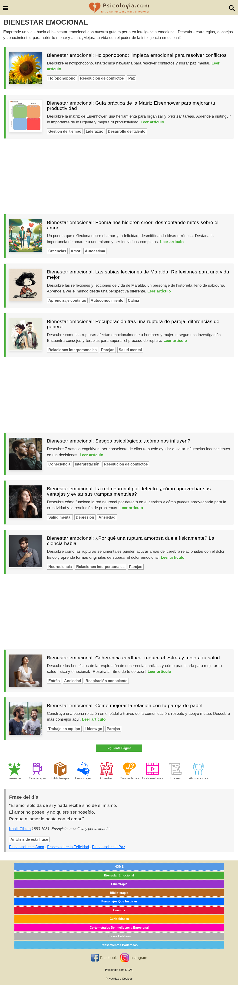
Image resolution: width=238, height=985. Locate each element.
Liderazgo (94, 131)
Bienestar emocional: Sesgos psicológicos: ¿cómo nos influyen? (118, 440)
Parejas (107, 350)
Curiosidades (119, 919)
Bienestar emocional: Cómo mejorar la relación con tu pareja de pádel (124, 705)
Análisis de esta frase (29, 839)
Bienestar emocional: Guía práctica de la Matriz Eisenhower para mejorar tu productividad (131, 105)
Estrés (54, 681)
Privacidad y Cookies (119, 978)
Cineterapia (119, 884)
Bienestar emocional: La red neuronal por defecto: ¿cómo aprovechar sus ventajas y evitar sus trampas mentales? (129, 491)
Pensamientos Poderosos (119, 945)
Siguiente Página (119, 748)
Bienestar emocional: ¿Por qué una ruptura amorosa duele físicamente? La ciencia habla (130, 540)
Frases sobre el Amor (26, 847)
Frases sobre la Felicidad (68, 847)
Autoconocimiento (107, 300)
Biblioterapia (119, 893)
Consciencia (59, 464)
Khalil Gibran (20, 829)
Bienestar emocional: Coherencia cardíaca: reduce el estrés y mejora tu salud (133, 657)
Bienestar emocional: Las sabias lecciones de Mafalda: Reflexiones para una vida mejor (138, 274)
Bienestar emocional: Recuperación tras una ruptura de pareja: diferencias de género (133, 324)
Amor (75, 251)
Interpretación (87, 464)
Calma (133, 300)
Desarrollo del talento (126, 131)
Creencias (57, 251)
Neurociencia (60, 567)
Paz (131, 78)
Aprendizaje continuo (67, 300)
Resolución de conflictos (102, 78)
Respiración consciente (106, 681)
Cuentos (119, 910)
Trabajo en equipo (64, 729)
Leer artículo (152, 122)
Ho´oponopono (62, 78)
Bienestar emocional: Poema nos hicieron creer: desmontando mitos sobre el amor (132, 225)
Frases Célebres (119, 936)
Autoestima (95, 251)
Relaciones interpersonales (72, 350)
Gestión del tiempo (64, 131)
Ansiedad (107, 517)
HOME (119, 866)
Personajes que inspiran (119, 901)
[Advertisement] (119, 176)
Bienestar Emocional (119, 875)
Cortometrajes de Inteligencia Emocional (119, 927)
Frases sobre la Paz (108, 847)
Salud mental (130, 350)
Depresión (85, 517)
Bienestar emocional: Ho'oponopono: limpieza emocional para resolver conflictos (137, 55)
